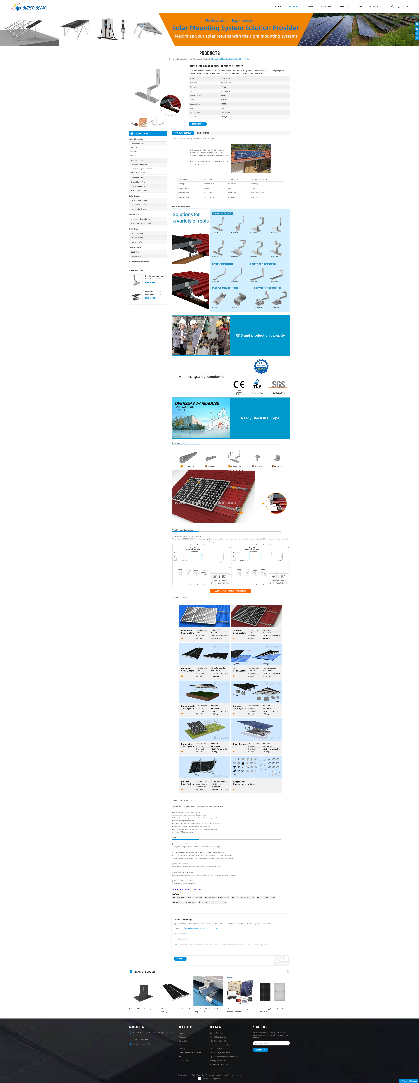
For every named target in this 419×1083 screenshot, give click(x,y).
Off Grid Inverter (137, 238)
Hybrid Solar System (138, 209)
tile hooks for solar (267, 897)
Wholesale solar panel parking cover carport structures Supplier (239, 999)
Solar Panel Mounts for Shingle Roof (271, 1009)
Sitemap (182, 1049)
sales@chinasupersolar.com (143, 1044)
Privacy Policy (184, 1060)
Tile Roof (133, 148)
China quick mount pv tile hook (214, 902)
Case (360, 6)
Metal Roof (134, 151)
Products (294, 6)
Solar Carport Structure (139, 165)
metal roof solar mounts (219, 1064)
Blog (180, 1045)
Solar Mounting (181, 59)
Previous (284, 971)
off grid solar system (218, 1037)
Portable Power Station (139, 262)
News (310, 6)
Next (288, 971)
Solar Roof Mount (195, 59)
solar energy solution (218, 1049)
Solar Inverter (135, 229)
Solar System (135, 196)
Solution (326, 6)
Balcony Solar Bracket (139, 190)
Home (278, 6)
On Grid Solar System (139, 205)
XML (180, 1056)
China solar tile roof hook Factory (189, 897)
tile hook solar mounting (244, 897)
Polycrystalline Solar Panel (141, 223)
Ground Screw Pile (138, 182)
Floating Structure (137, 178)
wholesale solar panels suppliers (222, 1045)
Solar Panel (134, 214)
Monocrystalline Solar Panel (141, 219)
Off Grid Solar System (139, 200)
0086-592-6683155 (140, 1039)
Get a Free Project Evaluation (190, 1053)
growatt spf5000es (217, 1033)
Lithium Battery (137, 256)
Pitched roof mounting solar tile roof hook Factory (200, 928)
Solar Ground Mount (138, 160)
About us (344, 6)
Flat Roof (133, 155)
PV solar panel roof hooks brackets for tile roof (155, 277)
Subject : (197, 928)
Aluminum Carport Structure (141, 169)
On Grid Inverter (137, 233)
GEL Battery (135, 252)
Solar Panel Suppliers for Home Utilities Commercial (144, 1010)
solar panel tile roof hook (186, 902)
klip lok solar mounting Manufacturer (224, 1056)
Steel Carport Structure (138, 172)
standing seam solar (217, 1060)
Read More (150, 282)
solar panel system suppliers (220, 1053)
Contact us (376, 6)
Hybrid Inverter (136, 242)
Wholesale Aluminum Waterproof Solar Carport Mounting (154, 293)
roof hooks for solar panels (218, 897)
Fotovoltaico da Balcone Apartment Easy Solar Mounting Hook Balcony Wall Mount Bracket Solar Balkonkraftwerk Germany (206, 1010)
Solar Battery (135, 247)
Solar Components (138, 186)
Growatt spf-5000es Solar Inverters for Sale (175, 1010)
